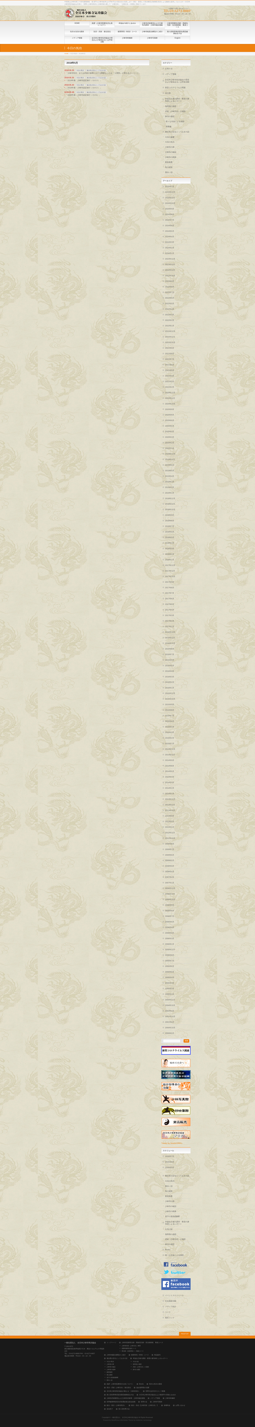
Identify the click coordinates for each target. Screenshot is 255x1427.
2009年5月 (169, 860)
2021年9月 (169, 348)
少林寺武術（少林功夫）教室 (131, 1346)
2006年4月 (169, 933)
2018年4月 (169, 543)
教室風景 (169, 162)
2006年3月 (169, 938)
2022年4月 (169, 309)
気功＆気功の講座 (155, 1384)
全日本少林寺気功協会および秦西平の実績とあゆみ (157, 1395)
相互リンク (169, 1318)
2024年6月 (169, 225)
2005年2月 (169, 989)
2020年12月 (170, 393)
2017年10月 (170, 576)
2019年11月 (170, 459)
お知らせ (169, 68)
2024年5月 (169, 231)
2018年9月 (169, 515)
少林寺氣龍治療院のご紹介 (116, 1355)
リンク (168, 1312)
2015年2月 (169, 738)
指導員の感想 (170, 106)
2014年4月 (169, 777)
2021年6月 (169, 365)
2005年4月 (169, 977)
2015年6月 (169, 721)
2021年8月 (169, 353)
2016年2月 (169, 682)
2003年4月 (169, 1011)
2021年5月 (169, 370)
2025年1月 (169, 186)
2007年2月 (169, 877)
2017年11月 (170, 571)
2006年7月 (169, 916)
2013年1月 (169, 827)
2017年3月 (169, 615)
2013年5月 (169, 821)
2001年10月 (170, 1016)
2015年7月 (169, 716)
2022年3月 (169, 315)
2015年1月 (169, 743)
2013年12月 (170, 799)
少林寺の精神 (170, 157)
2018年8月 (169, 521)
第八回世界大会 (124, 1409)
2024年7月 (169, 220)
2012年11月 (170, 833)
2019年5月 (169, 471)
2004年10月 (170, 1005)
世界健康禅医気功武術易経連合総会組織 (121, 1402)
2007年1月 (169, 883)
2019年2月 (169, 487)
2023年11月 (170, 264)
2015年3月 (169, 732)
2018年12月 (170, 498)
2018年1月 (169, 560)
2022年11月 (170, 270)
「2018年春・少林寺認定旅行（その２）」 (84, 88)
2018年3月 (169, 548)
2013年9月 (169, 816)
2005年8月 (169, 955)
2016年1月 (169, 688)
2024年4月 (169, 236)
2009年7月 (169, 849)
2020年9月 (169, 409)
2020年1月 (169, 448)
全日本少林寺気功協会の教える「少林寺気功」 (123, 1391)
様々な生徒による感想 (175, 121)
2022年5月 (169, 303)
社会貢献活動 (170, 1301)
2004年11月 (170, 1000)
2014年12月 (170, 749)
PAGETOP (185, 1334)
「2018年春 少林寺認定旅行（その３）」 (84, 80)
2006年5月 (169, 927)
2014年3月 (169, 782)
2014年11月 (170, 755)
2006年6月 (169, 922)
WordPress (115, 1420)
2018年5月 (169, 537)
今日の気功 (80, 70)
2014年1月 (169, 794)
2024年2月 (169, 248)
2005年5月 (169, 972)
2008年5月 (169, 866)
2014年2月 (169, 788)
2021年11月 (170, 337)
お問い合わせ (180, 1405)
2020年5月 (169, 426)
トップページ (111, 1342)
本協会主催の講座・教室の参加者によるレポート (177, 100)
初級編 (168, 126)
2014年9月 (169, 760)
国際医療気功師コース (129, 1348)
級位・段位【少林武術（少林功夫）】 (144, 1405)
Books (167, 1249)
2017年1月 (169, 626)
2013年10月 (170, 810)
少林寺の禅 (169, 147)
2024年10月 (170, 203)
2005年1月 (169, 994)
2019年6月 (169, 465)
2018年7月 (169, 526)
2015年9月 (169, 704)
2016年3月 (169, 677)
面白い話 (169, 172)
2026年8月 (169, 1162)
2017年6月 (169, 599)
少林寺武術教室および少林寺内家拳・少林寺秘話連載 (126, 1398)
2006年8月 (169, 911)
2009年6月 (169, 855)
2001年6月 (169, 1022)
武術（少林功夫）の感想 (175, 111)
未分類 (168, 93)
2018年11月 (170, 504)
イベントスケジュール (174, 1295)
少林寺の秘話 (170, 152)
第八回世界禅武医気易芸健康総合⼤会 (120, 1395)
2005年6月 (169, 966)
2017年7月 (169, 593)
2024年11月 (170, 198)
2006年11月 (170, 894)
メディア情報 (170, 74)
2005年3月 (169, 983)
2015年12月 (170, 693)
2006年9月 (169, 905)
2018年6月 (169, 532)
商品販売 (157, 1355)
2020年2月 (169, 443)
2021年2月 (169, 387)
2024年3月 (169, 242)
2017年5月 (169, 604)
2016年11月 (170, 638)
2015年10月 (170, 699)
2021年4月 (169, 376)
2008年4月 (169, 871)
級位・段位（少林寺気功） (116, 1405)
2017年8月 (169, 588)
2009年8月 (169, 844)
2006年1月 (169, 944)
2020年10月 (170, 404)
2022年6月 (169, 298)
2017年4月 (169, 610)
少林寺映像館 (170, 1398)
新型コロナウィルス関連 (175, 87)
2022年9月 (169, 281)
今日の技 (169, 1229)
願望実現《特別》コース (140, 1355)
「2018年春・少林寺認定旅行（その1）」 (83, 95)
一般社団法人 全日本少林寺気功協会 (124, 1417)
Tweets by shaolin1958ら (171, 1143)
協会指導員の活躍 (142, 1387)
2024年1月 (169, 253)
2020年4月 (169, 431)
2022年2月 (169, 320)
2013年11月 (170, 805)
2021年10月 (170, 342)
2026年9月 (169, 1167)
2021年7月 (169, 359)
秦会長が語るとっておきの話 (96, 70)
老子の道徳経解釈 (172, 1216)
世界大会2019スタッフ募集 (155, 1391)
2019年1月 (169, 493)
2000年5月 (169, 1033)
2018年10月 (170, 509)
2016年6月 (169, 660)
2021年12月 (170, 331)
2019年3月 (169, 482)
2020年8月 (169, 415)
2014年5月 (169, 771)
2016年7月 (169, 654)
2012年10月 (170, 838)
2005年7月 (169, 961)
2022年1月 (169, 326)
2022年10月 (170, 276)
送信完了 (110, 1409)
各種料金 (167, 1405)
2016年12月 (170, 632)
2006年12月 (170, 888)
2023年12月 (170, 259)
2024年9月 (169, 209)
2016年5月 (169, 665)
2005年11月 (170, 949)
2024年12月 (170, 192)
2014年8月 (169, 766)
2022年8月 (169, 287)
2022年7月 (169, 292)
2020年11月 (170, 398)
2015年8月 (169, 710)
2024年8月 (169, 214)
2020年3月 (169, 437)
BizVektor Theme (127, 1420)
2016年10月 (170, 643)
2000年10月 (170, 1028)
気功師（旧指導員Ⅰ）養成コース (133, 1351)
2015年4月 (169, 727)
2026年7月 (169, 1156)
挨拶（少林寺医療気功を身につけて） (120, 1384)
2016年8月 (169, 649)
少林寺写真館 (157, 1402)
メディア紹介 (170, 1306)
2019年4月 (169, 476)
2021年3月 (169, 381)
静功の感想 (169, 116)
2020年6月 (169, 420)
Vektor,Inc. (139, 1420)
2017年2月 (169, 621)
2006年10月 (170, 899)
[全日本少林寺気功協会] (85, 15)
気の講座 (169, 167)
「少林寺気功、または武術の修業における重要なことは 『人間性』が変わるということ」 (103, 73)
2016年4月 (169, 671)
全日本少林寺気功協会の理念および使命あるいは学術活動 (177, 81)
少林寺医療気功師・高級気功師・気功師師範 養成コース (142, 1342)
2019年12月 (170, 454)
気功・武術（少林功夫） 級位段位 (119, 1387)
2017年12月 (170, 565)
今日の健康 (169, 137)
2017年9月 (169, 582)
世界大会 (144, 1402)
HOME (66, 53)
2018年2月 (169, 554)
